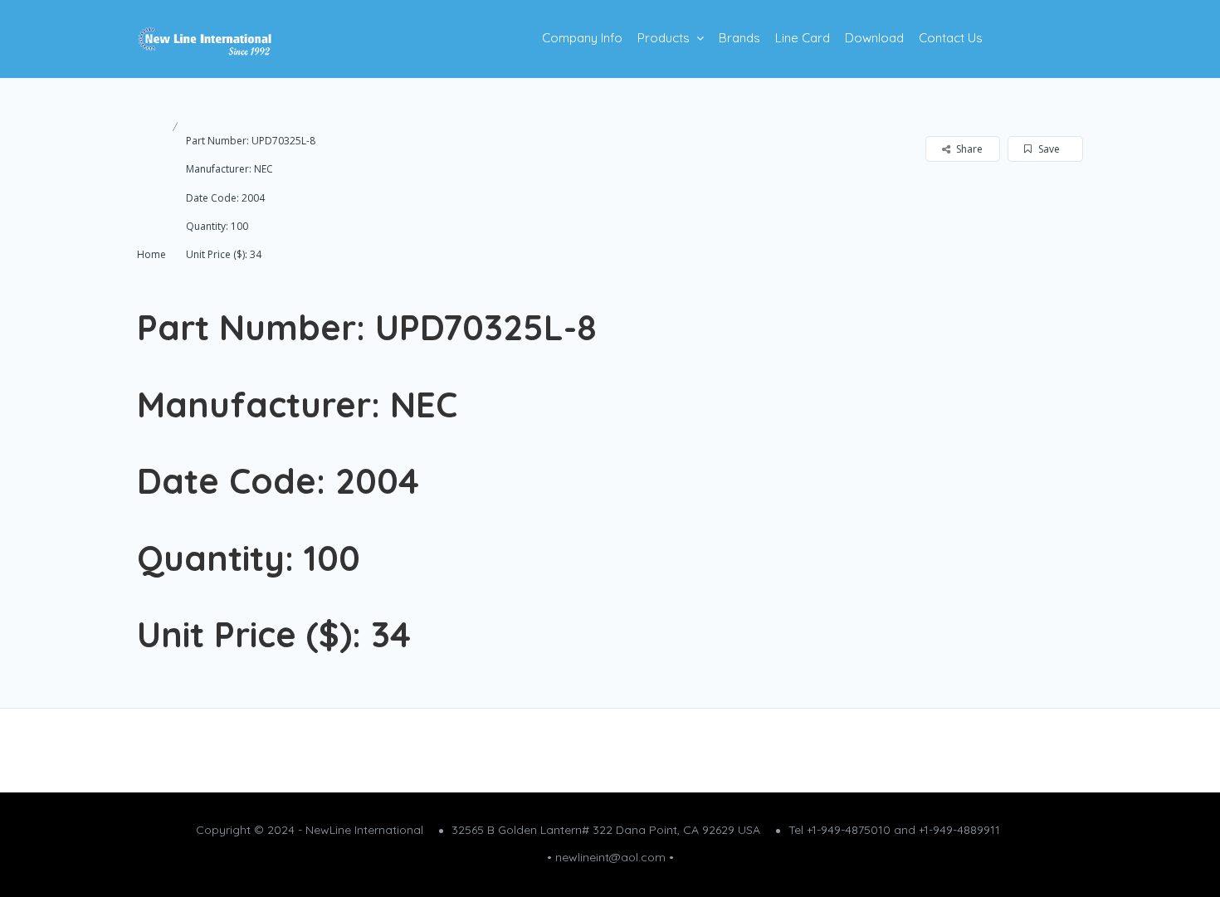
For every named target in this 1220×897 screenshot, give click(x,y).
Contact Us (951, 38)
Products (663, 38)
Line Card (802, 38)
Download (874, 38)
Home (151, 254)
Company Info (582, 38)
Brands (739, 38)
